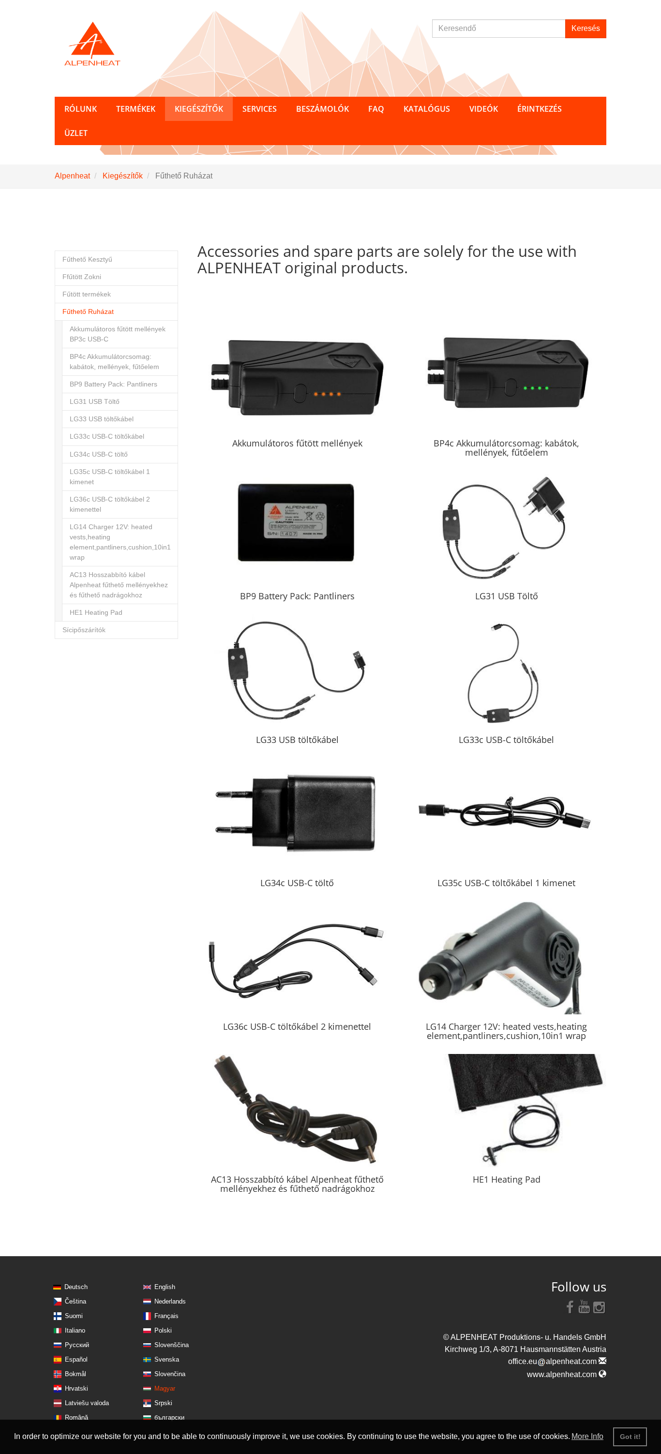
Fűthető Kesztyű (87, 259)
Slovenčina (169, 1374)
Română (76, 1417)
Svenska (166, 1359)
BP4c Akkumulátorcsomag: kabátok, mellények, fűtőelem (114, 362)
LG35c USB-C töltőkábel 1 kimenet (110, 477)
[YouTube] (584, 1306)
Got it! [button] (630, 1436)
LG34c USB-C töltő (99, 454)
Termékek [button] (135, 109)
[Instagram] (599, 1306)
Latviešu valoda (87, 1403)
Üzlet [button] (76, 133)
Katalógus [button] (427, 109)
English (164, 1287)
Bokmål (75, 1374)
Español (76, 1359)
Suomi (74, 1316)
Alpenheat (72, 176)
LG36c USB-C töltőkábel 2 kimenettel (110, 504)
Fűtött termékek (86, 294)
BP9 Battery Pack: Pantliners (113, 384)
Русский (77, 1345)
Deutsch (76, 1287)
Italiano (75, 1330)
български (169, 1417)
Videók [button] (483, 109)
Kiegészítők (123, 176)
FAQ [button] (376, 109)
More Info (587, 1436)
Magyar (164, 1388)
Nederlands (170, 1301)
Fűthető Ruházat (88, 311)
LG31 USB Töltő (95, 401)
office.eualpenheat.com (553, 1361)
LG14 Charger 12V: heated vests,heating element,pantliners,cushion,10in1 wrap (120, 542)
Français (166, 1316)
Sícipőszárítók (83, 630)
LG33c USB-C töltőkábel (107, 436)
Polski (163, 1330)
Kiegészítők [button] (199, 109)
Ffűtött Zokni (81, 277)
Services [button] (259, 109)
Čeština (75, 1301)
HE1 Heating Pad (96, 612)
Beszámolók (322, 109)
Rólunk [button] (80, 109)
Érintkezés (539, 109)
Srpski (163, 1403)
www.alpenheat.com (563, 1374)
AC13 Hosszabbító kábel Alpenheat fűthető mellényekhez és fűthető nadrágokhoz (119, 585)
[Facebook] (570, 1306)
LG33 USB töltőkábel (102, 419)
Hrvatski (76, 1388)
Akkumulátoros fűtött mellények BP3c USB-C (117, 334)
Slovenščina (171, 1345)
